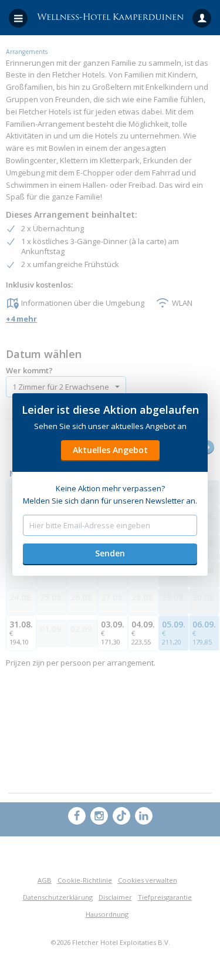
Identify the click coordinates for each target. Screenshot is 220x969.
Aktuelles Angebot (110, 449)
